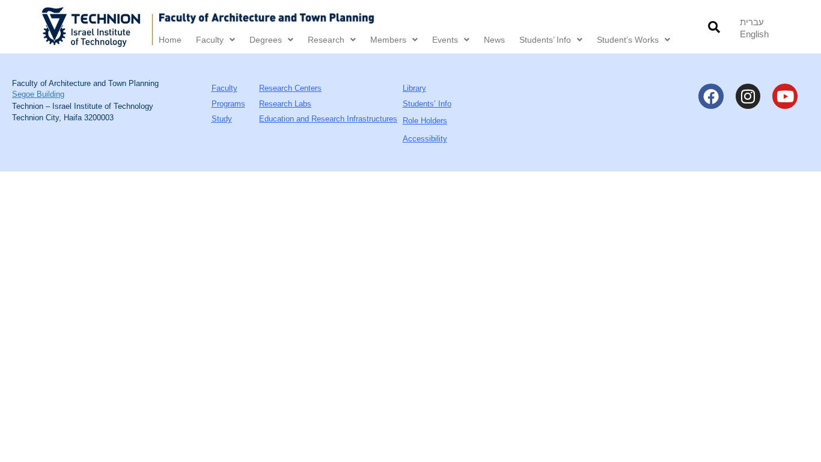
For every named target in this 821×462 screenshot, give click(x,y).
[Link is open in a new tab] (98, 27)
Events (445, 40)
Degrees (265, 40)
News (494, 40)
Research (326, 40)
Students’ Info (545, 40)
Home (170, 40)
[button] (713, 26)
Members (388, 40)
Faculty (210, 40)
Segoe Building (38, 94)
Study (222, 118)
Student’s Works (628, 40)
